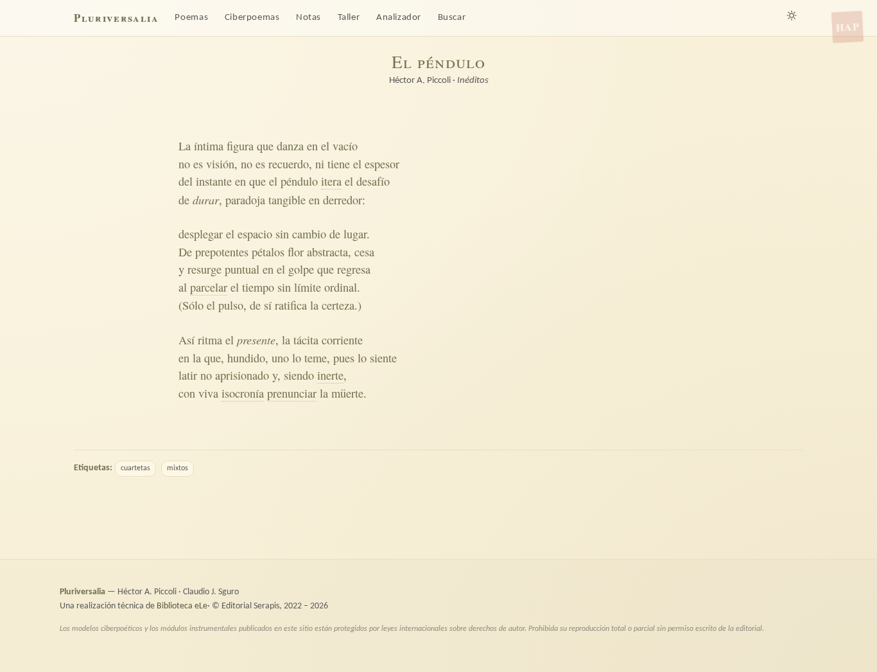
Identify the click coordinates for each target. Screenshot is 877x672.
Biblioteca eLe (182, 606)
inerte (330, 375)
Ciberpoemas (252, 17)
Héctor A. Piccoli (420, 80)
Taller (349, 17)
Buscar (452, 17)
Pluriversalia (116, 18)
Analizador (398, 17)
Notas (308, 17)
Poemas (191, 17)
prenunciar (292, 393)
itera (331, 181)
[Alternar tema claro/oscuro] (791, 15)
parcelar (208, 287)
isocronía (242, 393)
